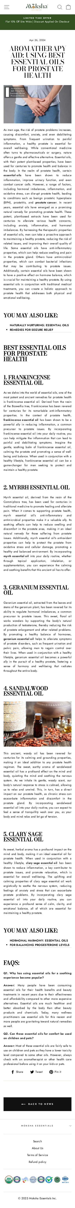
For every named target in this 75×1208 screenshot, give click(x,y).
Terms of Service (37, 1155)
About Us (37, 1148)
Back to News (40, 1103)
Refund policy (37, 1162)
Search (37, 1141)
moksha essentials (37, 1125)
